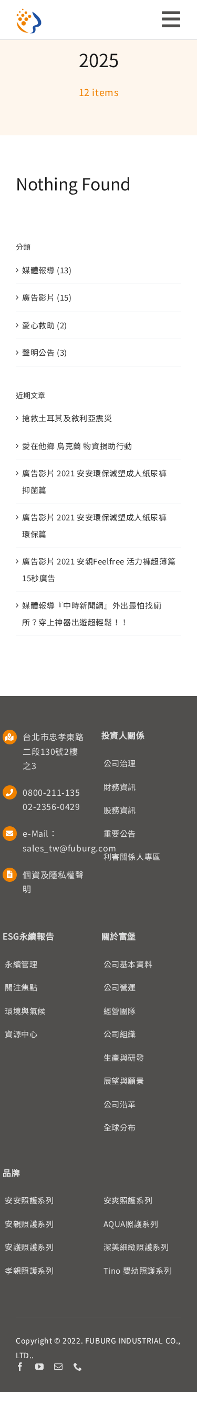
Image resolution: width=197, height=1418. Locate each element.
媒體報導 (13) (46, 269)
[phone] (78, 1366)
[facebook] (20, 1366)
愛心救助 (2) (44, 324)
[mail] (58, 1366)
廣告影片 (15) (46, 297)
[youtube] (39, 1366)
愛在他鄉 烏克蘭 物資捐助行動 (77, 445)
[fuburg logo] (29, 11)
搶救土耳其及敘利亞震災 (67, 417)
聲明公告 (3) (44, 352)
